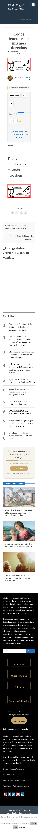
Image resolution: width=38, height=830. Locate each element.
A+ (11, 121)
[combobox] (19, 651)
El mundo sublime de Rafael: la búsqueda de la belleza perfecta (19, 545)
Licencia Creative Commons (13, 769)
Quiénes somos (19, 675)
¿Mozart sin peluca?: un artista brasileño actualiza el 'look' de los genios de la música (21, 368)
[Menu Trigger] (33, 4)
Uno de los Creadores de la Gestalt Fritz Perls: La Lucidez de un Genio (20, 327)
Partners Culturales (19, 701)
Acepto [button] (34, 823)
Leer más (22, 827)
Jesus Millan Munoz (22, 78)
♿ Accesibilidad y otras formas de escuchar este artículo (19, 134)
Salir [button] (15, 827)
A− (16, 121)
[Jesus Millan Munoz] (10, 80)
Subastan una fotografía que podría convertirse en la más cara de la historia (21, 423)
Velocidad (13, 114)
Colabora (19, 687)
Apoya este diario (18, 468)
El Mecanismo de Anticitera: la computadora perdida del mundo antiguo (21, 354)
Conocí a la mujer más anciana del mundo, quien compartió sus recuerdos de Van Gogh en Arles (21, 340)
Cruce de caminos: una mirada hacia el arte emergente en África (18, 391)
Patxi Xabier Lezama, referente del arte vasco (19, 403)
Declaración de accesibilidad (14, 780)
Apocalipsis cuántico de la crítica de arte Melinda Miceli (22, 381)
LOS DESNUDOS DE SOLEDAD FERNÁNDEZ (20, 412)
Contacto (19, 664)
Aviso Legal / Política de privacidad (16, 786)
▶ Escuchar (14, 95)
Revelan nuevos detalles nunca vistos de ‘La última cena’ (20, 435)
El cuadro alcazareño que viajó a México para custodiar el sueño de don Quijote (18, 513)
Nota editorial (8, 774)
